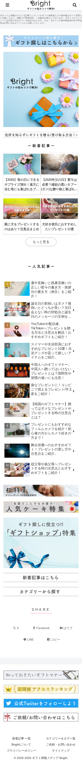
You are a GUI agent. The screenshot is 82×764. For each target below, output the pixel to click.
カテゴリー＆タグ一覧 (60, 738)
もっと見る (41, 242)
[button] (53, 639)
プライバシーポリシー (21, 750)
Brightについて (21, 744)
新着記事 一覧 (21, 738)
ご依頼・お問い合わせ (60, 744)
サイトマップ (61, 750)
